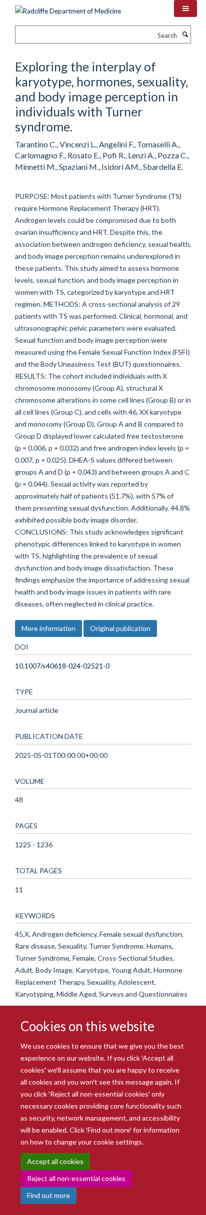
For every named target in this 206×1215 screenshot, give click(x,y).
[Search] (185, 34)
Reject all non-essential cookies (76, 1178)
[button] (185, 8)
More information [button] (49, 628)
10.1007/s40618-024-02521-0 (62, 665)
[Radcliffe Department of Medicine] (68, 7)
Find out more (48, 1195)
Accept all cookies (55, 1161)
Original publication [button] (120, 628)
